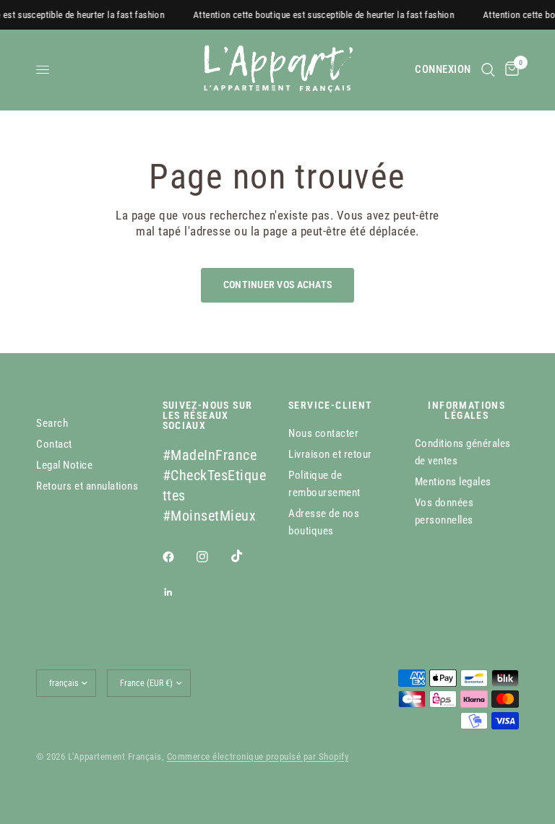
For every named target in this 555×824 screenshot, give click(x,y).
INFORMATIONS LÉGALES (466, 410)
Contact (54, 444)
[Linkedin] (178, 592)
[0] (509, 70)
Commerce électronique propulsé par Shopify (257, 756)
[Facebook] (178, 557)
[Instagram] (212, 557)
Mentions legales (453, 481)
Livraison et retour (330, 454)
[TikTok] (247, 556)
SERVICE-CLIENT (330, 405)
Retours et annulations (87, 486)
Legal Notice (64, 465)
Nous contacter (323, 433)
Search (52, 423)
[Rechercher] (488, 70)
